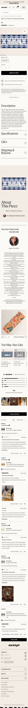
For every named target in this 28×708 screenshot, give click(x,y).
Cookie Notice (4, 684)
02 (5, 337)
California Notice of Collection (7, 687)
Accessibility (4, 693)
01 (2, 337)
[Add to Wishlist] (3, 350)
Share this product (13, 97)
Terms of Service (4, 689)
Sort (14, 420)
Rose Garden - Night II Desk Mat (14, 430)
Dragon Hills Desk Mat (11, 562)
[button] (7, 25)
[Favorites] (13, 7)
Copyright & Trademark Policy (7, 691)
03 (9, 337)
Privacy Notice (4, 682)
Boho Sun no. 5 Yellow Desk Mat (13, 530)
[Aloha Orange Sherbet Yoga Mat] (14, 322)
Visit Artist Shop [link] (14, 232)
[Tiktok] (25, 659)
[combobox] (14, 12)
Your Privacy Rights (5, 696)
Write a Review (17, 414)
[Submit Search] (3, 12)
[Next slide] (25, 222)
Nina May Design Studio (17, 216)
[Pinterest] (25, 656)
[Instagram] (25, 653)
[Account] (10, 7)
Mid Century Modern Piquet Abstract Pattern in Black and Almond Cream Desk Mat (16, 615)
